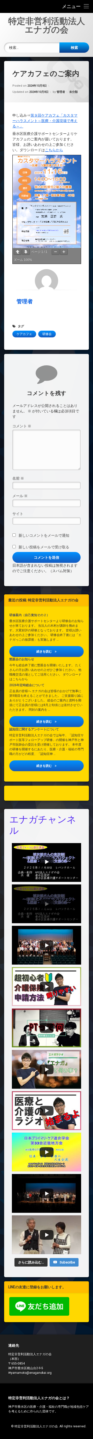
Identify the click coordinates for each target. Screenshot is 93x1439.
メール (20, 496)
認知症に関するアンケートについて (34, 729)
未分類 (73, 92)
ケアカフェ (24, 334)
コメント (21, 426)
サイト (17, 514)
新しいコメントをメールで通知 (44, 535)
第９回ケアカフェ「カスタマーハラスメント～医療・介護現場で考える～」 (45, 120)
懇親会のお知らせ (21, 659)
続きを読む (60, 651)
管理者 (61, 92)
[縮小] (55, 252)
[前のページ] (17, 252)
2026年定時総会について (26, 685)
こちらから (54, 150)
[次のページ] (26, 252)
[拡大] (64, 252)
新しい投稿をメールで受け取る (44, 547)
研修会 (47, 334)
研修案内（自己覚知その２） (29, 615)
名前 (18, 478)
